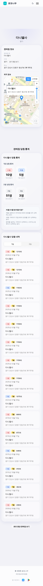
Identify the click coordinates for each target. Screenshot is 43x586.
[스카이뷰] (34, 79)
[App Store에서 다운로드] (23, 580)
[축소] (37, 102)
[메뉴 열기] (37, 3)
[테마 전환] (33, 3)
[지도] (28, 79)
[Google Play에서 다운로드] (29, 580)
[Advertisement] (21, 23)
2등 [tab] (30, 244)
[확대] (37, 83)
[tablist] (21, 244)
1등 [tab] (12, 244)
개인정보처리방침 (21, 574)
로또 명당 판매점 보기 (21, 526)
